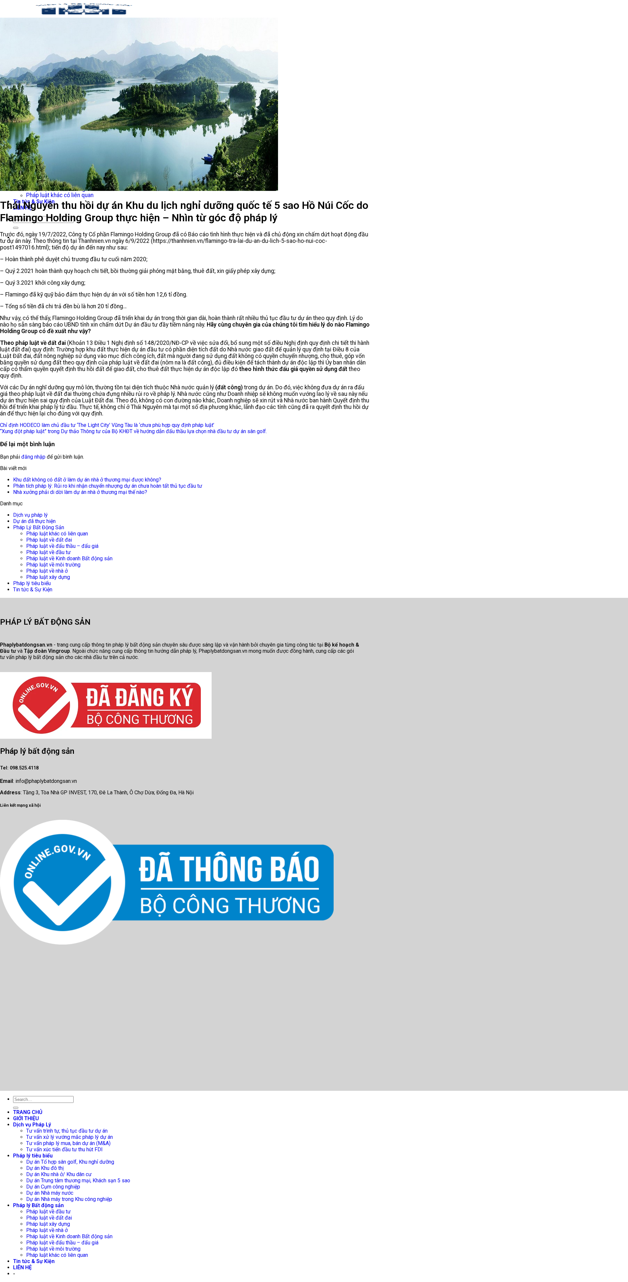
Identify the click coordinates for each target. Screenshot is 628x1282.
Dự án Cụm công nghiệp (53, 1187)
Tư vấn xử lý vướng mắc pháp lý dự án (69, 1137)
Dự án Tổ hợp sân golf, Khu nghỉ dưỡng (70, 1162)
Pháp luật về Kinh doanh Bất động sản (69, 558)
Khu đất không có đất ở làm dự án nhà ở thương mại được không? (87, 480)
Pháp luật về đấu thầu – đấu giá (62, 546)
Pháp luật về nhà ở (47, 571)
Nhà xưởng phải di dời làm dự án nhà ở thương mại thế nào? (80, 492)
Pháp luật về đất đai (49, 540)
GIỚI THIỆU (26, 1118)
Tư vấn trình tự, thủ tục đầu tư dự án (67, 1131)
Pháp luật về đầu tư (48, 552)
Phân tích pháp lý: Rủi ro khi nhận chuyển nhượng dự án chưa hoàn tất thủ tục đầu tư (107, 486)
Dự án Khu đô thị (45, 1168)
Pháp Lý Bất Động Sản (38, 527)
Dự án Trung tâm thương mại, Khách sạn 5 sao (78, 1180)
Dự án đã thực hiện (34, 521)
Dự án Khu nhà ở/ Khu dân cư (59, 1174)
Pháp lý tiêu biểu (32, 583)
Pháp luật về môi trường (53, 565)
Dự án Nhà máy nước (49, 1193)
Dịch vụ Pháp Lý (32, 1125)
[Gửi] (15, 228)
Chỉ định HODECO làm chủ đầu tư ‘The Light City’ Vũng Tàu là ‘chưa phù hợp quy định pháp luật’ (107, 425)
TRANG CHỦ (28, 1112)
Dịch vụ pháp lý (30, 515)
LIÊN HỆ (22, 1267)
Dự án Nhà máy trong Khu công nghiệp (69, 1199)
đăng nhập (33, 457)
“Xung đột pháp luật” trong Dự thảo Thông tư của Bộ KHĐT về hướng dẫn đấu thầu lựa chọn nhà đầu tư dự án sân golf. (133, 431)
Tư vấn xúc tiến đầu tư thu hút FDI (64, 1149)
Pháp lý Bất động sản (38, 1205)
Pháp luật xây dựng (48, 577)
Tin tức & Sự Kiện (32, 589)
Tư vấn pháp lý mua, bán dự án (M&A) (68, 1143)
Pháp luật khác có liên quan (60, 195)
